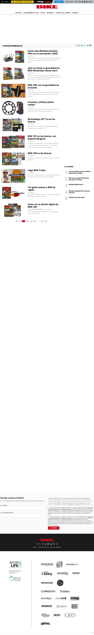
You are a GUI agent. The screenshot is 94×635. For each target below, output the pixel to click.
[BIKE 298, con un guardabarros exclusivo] (13, 91)
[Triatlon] (47, 2)
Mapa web (58, 547)
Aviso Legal (57, 503)
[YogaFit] (60, 598)
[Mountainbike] (47, 7)
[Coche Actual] (59, 564)
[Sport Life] (60, 582)
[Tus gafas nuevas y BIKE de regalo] (13, 193)
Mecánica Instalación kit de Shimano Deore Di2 (79, 192)
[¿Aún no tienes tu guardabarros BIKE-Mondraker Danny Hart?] (13, 74)
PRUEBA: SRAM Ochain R (76, 184)
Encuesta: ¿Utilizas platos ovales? (41, 103)
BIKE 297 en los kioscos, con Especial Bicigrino (42, 137)
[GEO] (70, 615)
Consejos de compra (63, 13)
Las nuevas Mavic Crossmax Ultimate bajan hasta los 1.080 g (80, 172)
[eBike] (45, 615)
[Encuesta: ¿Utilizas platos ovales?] (13, 108)
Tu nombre (3, 505)
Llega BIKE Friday (36, 170)
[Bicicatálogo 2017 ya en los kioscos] (13, 125)
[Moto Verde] (76, 573)
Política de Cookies (79, 503)
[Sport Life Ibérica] (16, 564)
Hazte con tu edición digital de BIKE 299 (43, 206)
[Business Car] (72, 564)
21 (42, 221)
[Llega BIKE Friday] (13, 176)
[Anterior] (16, 221)
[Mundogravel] (45, 623)
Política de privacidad (43, 547)
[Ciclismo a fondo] (40, 2)
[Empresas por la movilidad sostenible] (15, 578)
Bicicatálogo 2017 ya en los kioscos (41, 120)
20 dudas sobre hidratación (77, 197)
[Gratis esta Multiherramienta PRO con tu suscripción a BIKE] (13, 57)
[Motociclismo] (47, 583)
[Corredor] (48, 591)
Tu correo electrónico (6, 512)
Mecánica (50, 13)
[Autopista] (47, 564)
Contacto (35, 547)
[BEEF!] (57, 615)
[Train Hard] (74, 606)
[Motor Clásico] (47, 573)
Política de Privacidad (67, 503)
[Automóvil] (62, 573)
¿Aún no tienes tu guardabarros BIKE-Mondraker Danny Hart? (44, 69)
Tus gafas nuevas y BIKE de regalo (41, 188)
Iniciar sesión (69, 2)
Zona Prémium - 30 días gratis (23, 2)
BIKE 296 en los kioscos (39, 153)
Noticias (19, 13)
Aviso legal (52, 547)
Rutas (43, 13)
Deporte (75, 13)
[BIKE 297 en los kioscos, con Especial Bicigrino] (13, 142)
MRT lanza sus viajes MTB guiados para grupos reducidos (79, 179)
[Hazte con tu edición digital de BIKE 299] (13, 210)
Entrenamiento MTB (31, 13)
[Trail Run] (46, 598)
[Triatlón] (64, 591)
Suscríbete (59, 2)
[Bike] (47, 606)
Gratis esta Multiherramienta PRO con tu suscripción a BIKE (43, 52)
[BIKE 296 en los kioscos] (13, 159)
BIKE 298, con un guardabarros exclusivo (43, 86)
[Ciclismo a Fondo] (75, 598)
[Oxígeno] (62, 606)
